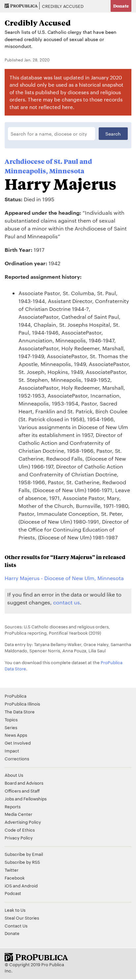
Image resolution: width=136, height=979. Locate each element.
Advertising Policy (23, 822)
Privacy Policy (19, 837)
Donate (121, 5)
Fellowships (35, 798)
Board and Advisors (24, 783)
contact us (66, 602)
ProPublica (15, 696)
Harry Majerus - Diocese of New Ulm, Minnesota (64, 578)
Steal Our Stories (22, 918)
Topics (11, 719)
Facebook (15, 878)
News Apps (16, 735)
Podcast (13, 893)
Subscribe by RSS (22, 862)
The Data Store (20, 711)
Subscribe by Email (24, 854)
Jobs (9, 798)
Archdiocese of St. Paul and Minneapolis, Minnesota (48, 166)
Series (11, 727)
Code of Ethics (20, 830)
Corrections (17, 758)
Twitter (11, 870)
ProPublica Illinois (22, 704)
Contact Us (16, 925)
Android (29, 885)
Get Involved (18, 743)
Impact (12, 750)
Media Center (18, 814)
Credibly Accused (63, 6)
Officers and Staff (22, 791)
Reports (12, 806)
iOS (8, 885)
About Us (14, 775)
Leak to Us (15, 910)
